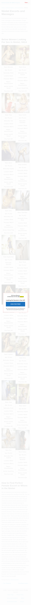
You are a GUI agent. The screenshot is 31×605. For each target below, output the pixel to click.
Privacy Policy (20, 309)
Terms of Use (12, 309)
